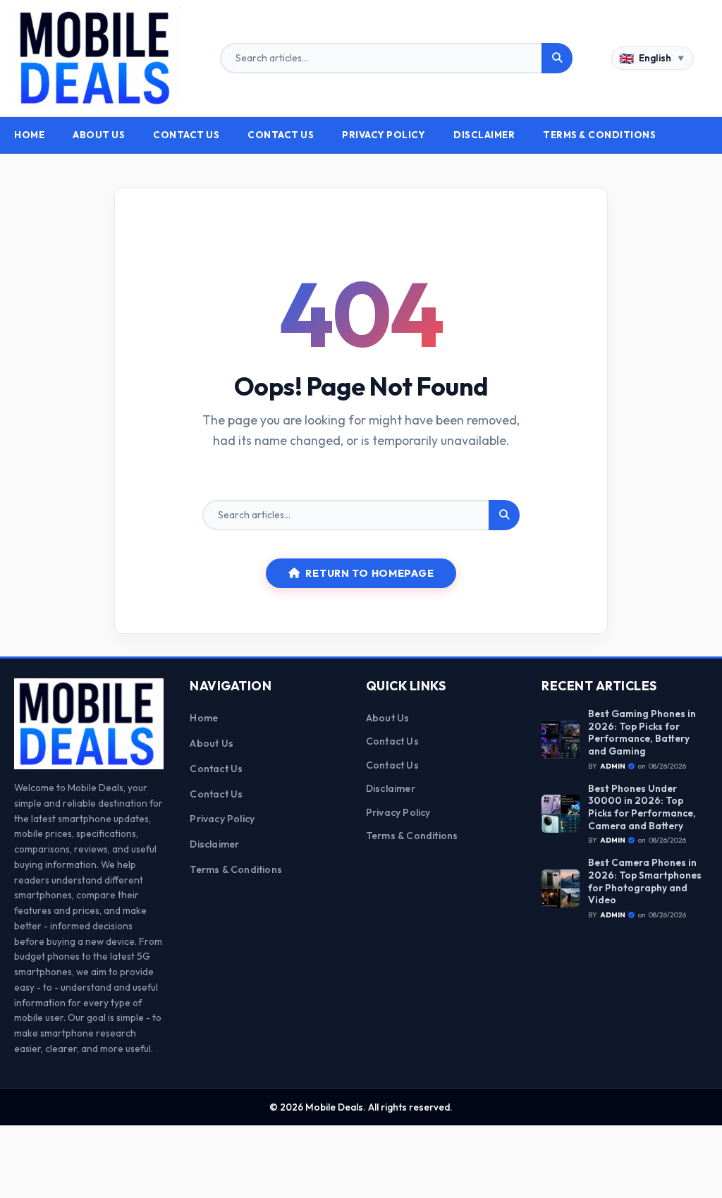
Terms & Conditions (599, 134)
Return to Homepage (369, 573)
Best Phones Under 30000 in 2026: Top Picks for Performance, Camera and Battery (642, 807)
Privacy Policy (383, 134)
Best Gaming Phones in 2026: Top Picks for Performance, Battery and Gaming (642, 732)
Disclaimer (484, 134)
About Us (99, 134)
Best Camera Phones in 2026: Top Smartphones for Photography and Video (645, 881)
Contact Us (186, 134)
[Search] (557, 58)
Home (29, 134)
